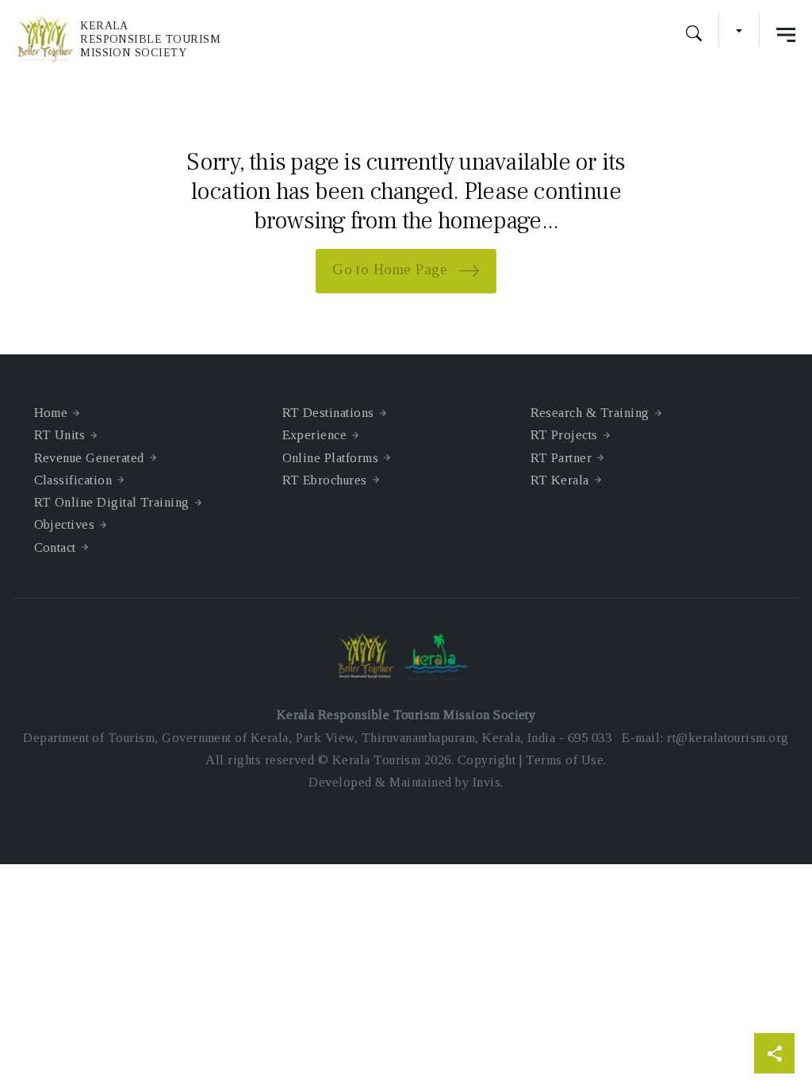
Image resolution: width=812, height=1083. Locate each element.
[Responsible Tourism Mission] (48, 39)
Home (51, 412)
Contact (55, 547)
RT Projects (564, 434)
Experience (314, 434)
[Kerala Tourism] (439, 657)
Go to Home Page (392, 270)
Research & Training (589, 412)
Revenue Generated (89, 457)
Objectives (64, 524)
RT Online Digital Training (112, 502)
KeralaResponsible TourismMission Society (150, 39)
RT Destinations (328, 412)
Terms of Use (564, 759)
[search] (694, 35)
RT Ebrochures (324, 480)
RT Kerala (559, 480)
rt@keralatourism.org (727, 737)
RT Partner (561, 457)
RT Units (60, 434)
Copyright (486, 759)
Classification (73, 480)
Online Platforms (330, 457)
